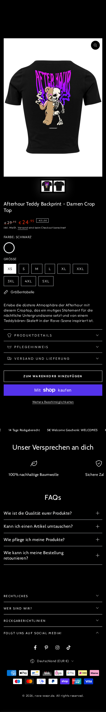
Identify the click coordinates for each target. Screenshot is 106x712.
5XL (47, 282)
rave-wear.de (44, 695)
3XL (12, 282)
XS (11, 270)
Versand (23, 227)
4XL (30, 282)
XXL (82, 270)
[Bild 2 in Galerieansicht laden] (59, 186)
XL (65, 270)
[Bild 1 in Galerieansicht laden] (46, 186)
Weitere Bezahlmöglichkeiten (53, 402)
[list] (53, 470)
